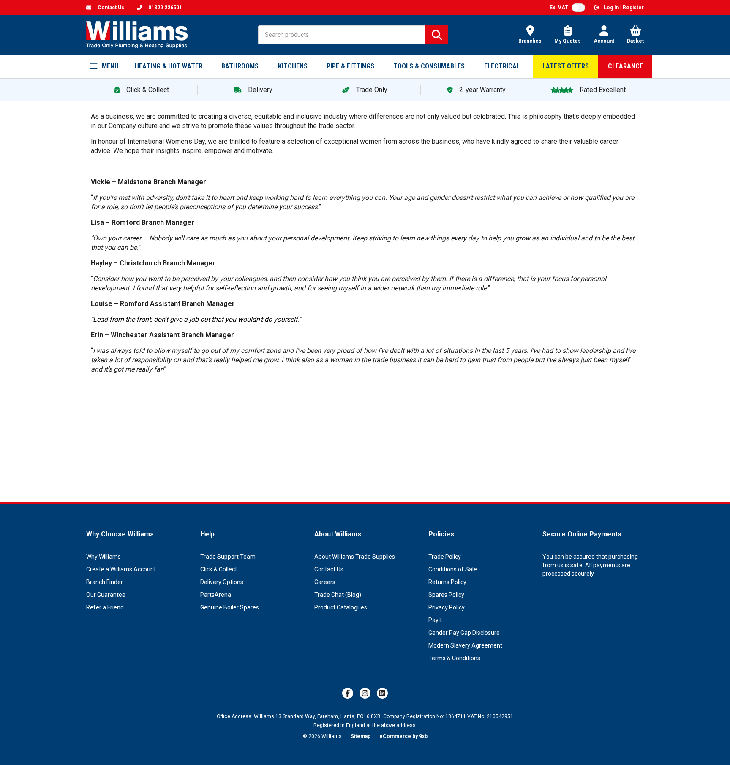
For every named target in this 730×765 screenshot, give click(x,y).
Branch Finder (104, 582)
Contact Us (328, 569)
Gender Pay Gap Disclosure (464, 632)
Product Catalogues (340, 607)
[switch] (578, 7)
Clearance (625, 66)
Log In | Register (624, 8)
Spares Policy (446, 594)
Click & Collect (218, 569)
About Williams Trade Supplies (354, 556)
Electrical (502, 66)
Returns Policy (447, 582)
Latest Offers (565, 66)
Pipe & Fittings (350, 66)
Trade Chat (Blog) (337, 594)
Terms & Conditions (454, 658)
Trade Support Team (228, 556)
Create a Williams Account (121, 569)
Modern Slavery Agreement (465, 645)
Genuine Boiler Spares (229, 607)
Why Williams (103, 556)
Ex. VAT (559, 8)
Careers (324, 582)
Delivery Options (221, 582)
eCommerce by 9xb (403, 736)
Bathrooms (240, 66)
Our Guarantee (105, 594)
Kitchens (293, 66)
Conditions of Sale (452, 569)
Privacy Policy (446, 607)
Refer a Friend (105, 607)
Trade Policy (444, 556)
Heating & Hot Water (168, 66)
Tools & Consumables (429, 66)
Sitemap (360, 736)
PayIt (435, 620)
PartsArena (215, 594)
